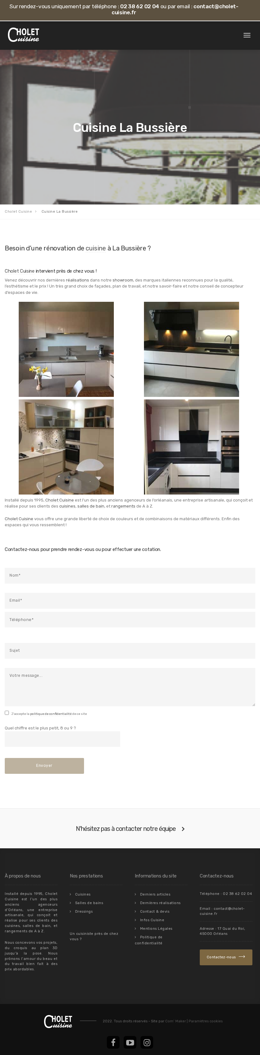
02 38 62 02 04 (139, 6)
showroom (123, 280)
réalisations (77, 280)
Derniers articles (155, 894)
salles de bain (90, 506)
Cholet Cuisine (20, 271)
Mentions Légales (156, 929)
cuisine (96, 248)
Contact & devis (155, 911)
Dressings (84, 911)
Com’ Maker (175, 1021)
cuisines (67, 506)
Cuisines (83, 894)
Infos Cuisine (152, 920)
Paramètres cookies (205, 1021)
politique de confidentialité (51, 714)
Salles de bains (89, 903)
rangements (123, 506)
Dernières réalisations (160, 903)
